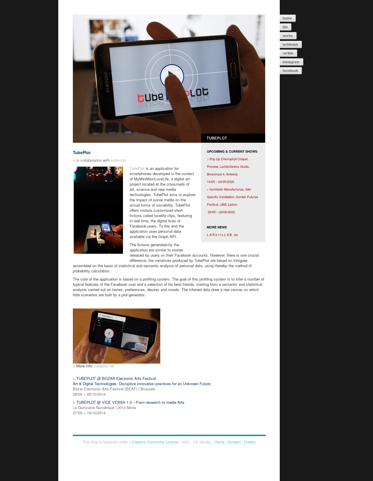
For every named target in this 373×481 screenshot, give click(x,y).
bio (285, 26)
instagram (291, 61)
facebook (290, 70)
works (288, 35)
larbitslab (290, 44)
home (287, 18)
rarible (288, 53)
